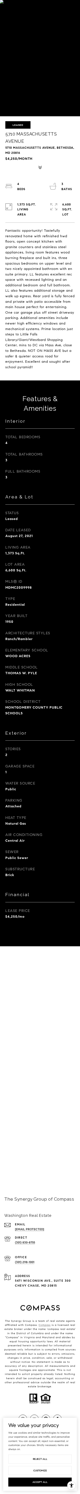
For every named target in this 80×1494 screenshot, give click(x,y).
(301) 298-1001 (24, 1262)
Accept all (40, 1482)
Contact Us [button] (40, 1166)
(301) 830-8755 (25, 1242)
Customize (40, 1470)
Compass (45, 1325)
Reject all (40, 1459)
